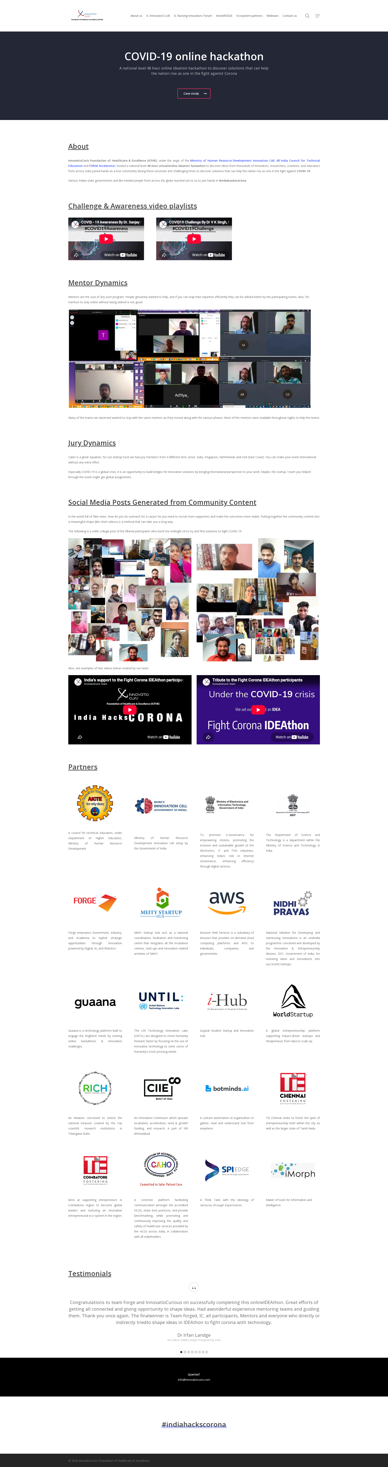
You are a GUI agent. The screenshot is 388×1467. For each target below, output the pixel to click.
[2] (185, 1352)
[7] (203, 1352)
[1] (181, 1352)
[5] (196, 1352)
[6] (199, 1352)
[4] (192, 1352)
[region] (194, 1316)
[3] (189, 1352)
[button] (317, 16)
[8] (207, 1352)
